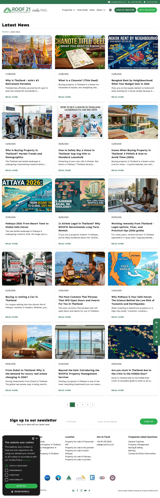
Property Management (138, 444)
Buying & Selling (135, 447)
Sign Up (148, 421)
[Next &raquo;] (92, 404)
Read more (27, 460)
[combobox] (33, 438)
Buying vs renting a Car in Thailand (22, 298)
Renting (131, 450)
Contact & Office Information (142, 453)
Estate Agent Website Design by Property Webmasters (138, 491)
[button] (21, 491)
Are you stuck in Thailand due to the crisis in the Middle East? (131, 372)
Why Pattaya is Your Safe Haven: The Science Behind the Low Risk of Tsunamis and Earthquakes (133, 300)
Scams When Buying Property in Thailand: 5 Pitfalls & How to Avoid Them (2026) (131, 154)
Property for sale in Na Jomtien (79, 447)
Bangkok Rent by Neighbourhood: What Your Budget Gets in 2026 (132, 82)
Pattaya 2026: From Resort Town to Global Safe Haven (27, 225)
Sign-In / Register (125, 10)
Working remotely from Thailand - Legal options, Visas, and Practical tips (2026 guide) (133, 227)
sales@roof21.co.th (105, 444)
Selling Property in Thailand (46, 453)
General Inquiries (136, 441)
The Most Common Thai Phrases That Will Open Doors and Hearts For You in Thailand (79, 300)
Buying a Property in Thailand (47, 444)
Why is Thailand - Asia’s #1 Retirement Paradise (22, 82)
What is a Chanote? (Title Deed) (78, 80)
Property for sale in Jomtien (78, 459)
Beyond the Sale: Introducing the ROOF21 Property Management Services (78, 374)
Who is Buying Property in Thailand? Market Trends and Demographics (24, 154)
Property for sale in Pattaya (78, 456)
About (99, 10)
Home (5, 32)
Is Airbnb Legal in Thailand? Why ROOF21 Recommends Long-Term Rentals (79, 227)
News (92, 10)
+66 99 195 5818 (104, 441)
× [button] (37, 438)
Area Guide (82, 10)
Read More (12, 97)
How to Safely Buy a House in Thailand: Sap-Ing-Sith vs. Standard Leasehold (76, 154)
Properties (67, 10)
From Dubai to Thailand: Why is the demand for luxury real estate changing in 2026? (26, 374)
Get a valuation (147, 10)
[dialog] (21, 465)
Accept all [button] (21, 486)
